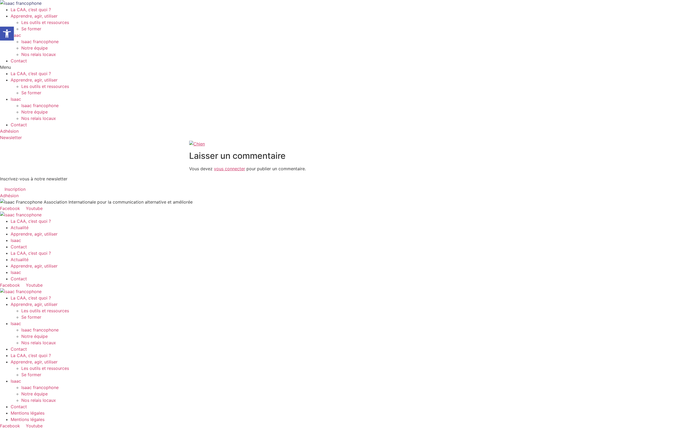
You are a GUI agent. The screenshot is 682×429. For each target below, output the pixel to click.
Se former (31, 28)
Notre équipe (34, 48)
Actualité (20, 227)
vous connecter (229, 168)
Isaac (16, 35)
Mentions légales (27, 413)
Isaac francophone (40, 41)
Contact (19, 60)
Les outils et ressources (45, 22)
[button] (341, 67)
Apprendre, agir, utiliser (34, 16)
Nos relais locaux (38, 54)
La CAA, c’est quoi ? (31, 9)
